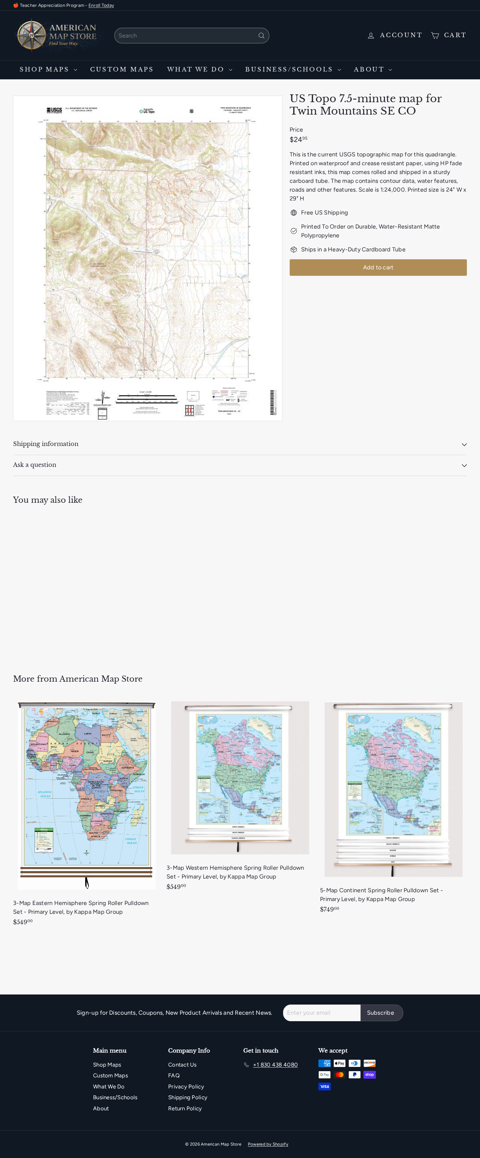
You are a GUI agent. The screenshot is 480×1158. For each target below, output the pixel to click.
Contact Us (182, 1064)
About (370, 69)
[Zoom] (147, 258)
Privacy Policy (186, 1086)
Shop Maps (46, 69)
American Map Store (101, 679)
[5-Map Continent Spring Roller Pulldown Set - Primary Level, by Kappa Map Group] (393, 808)
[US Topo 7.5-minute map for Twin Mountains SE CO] (48, 584)
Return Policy (185, 1108)
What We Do (197, 69)
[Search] (261, 35)
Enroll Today (101, 5)
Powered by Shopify (268, 1144)
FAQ (174, 1075)
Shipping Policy (187, 1097)
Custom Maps (122, 69)
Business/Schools (290, 69)
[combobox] (191, 35)
